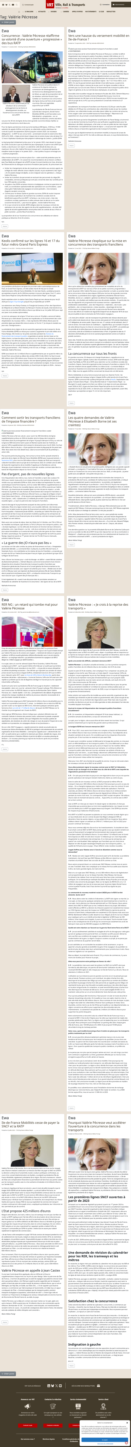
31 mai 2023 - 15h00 (13, 248)
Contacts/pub (28, 5)
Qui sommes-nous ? (28, 1439)
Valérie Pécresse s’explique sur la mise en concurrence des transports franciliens (97, 242)
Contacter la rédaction (53, 1425)
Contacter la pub (27, 1425)
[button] (127, 1423)
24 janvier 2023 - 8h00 (14, 425)
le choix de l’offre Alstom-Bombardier (38, 675)
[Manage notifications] (126, 1442)
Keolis (113, 379)
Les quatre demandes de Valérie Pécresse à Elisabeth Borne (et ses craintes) (92, 421)
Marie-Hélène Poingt (93, 248)
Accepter (105, 1440)
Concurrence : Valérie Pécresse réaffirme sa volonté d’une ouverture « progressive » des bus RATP (32, 39)
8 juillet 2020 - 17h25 (13, 1130)
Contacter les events (78, 1425)
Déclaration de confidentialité (105, 1444)
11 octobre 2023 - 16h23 (14, 47)
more (5, 226)
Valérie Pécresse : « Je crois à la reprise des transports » (98, 606)
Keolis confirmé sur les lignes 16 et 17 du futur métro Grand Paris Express (31, 242)
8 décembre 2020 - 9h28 (81, 612)
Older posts (8, 22)
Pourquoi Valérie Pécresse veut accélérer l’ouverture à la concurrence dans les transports (97, 1126)
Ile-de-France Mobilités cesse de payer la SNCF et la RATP (30, 1124)
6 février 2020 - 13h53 (80, 1134)
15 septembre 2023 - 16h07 (82, 43)
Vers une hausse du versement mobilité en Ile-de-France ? (98, 37)
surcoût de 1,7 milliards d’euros (23, 708)
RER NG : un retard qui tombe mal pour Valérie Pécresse (30, 606)
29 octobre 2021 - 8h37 (14, 612)
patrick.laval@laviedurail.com (31, 612)
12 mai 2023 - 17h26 (80, 248)
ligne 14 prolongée (17, 302)
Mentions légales (49, 1439)
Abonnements (119, 4)
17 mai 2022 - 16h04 (80, 429)
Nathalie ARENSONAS (29, 47)
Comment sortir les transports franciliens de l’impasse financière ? (31, 419)
